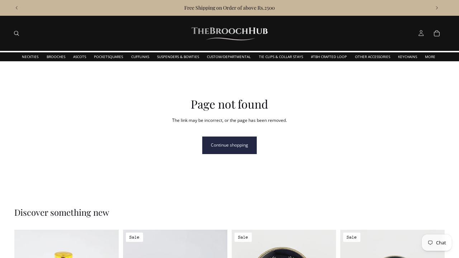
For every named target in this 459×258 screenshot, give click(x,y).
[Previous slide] (17, 8)
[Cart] (437, 33)
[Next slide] (437, 8)
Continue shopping (229, 145)
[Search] (16, 33)
